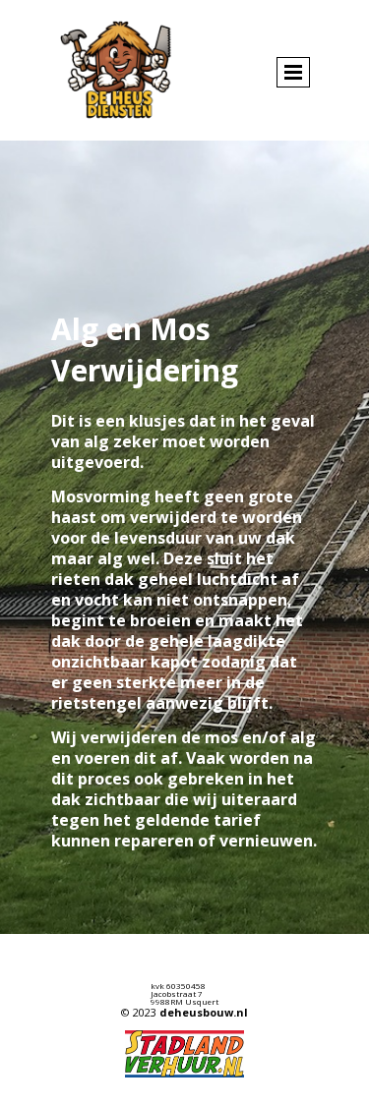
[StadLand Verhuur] (184, 1053)
